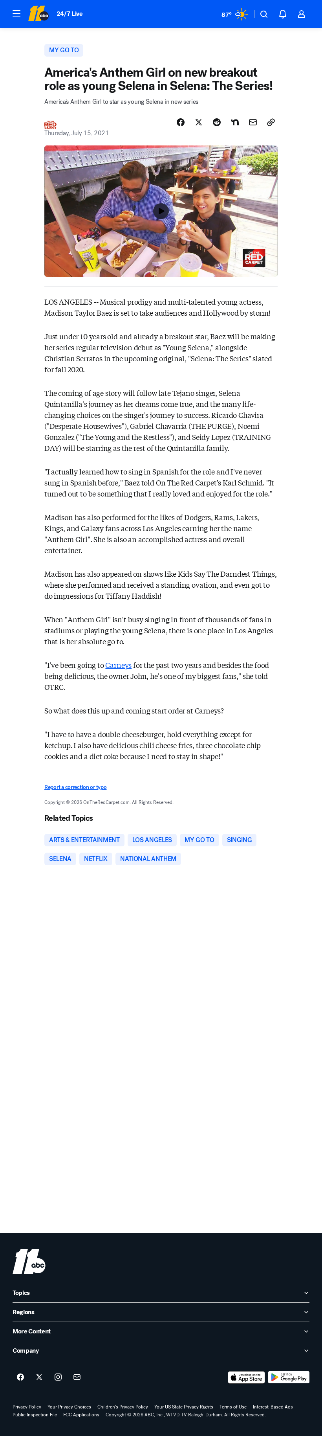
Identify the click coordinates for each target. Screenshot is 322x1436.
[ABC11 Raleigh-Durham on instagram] (58, 1377)
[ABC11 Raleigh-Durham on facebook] (20, 1377)
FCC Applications (81, 1414)
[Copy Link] (271, 122)
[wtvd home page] (29, 1261)
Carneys (118, 665)
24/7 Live (70, 13)
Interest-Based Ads (273, 1407)
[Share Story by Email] (253, 122)
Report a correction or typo (75, 787)
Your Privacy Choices (69, 1407)
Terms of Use (233, 1407)
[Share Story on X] (198, 122)
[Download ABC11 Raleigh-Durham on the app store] (246, 1377)
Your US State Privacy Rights (183, 1407)
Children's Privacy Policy (122, 1407)
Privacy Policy (27, 1407)
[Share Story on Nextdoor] (235, 122)
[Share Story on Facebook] (180, 122)
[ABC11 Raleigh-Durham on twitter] (39, 1377)
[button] (16, 13)
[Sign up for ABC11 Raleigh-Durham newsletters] (77, 1377)
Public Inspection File (35, 1414)
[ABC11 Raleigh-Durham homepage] (38, 14)
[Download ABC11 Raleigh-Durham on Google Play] (288, 1377)
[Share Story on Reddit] (216, 122)
